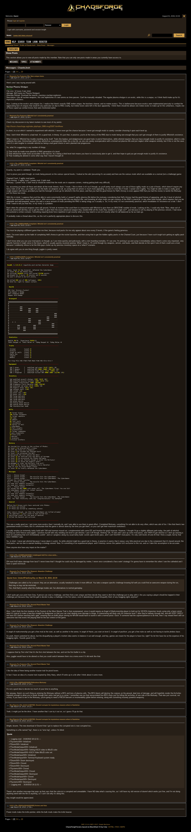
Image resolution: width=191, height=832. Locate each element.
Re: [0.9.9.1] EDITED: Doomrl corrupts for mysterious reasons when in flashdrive (50, 705)
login (15, 21)
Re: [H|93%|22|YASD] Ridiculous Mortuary (31, 682)
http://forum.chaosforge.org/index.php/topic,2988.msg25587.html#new (34, 126)
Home (7, 42)
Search (21, 42)
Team (28, 42)
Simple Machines (104, 824)
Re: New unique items (36, 76)
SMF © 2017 (94, 824)
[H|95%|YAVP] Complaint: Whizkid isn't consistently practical (38, 257)
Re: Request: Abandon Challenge (40, 571)
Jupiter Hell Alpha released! (22, 35)
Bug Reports (14, 705)
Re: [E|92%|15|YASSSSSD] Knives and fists (31, 805)
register (22, 21)
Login (35, 42)
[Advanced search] (149, 35)
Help (14, 42)
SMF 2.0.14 (85, 824)
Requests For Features (18, 76)
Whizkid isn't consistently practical (40, 115)
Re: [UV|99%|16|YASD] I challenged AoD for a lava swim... (36, 555)
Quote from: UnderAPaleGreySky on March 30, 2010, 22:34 (32, 578)
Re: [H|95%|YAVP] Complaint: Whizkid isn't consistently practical (39, 163)
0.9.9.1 (12, 163)
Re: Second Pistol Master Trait (39, 604)
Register (43, 42)
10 (22, 72)
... (20, 72)
